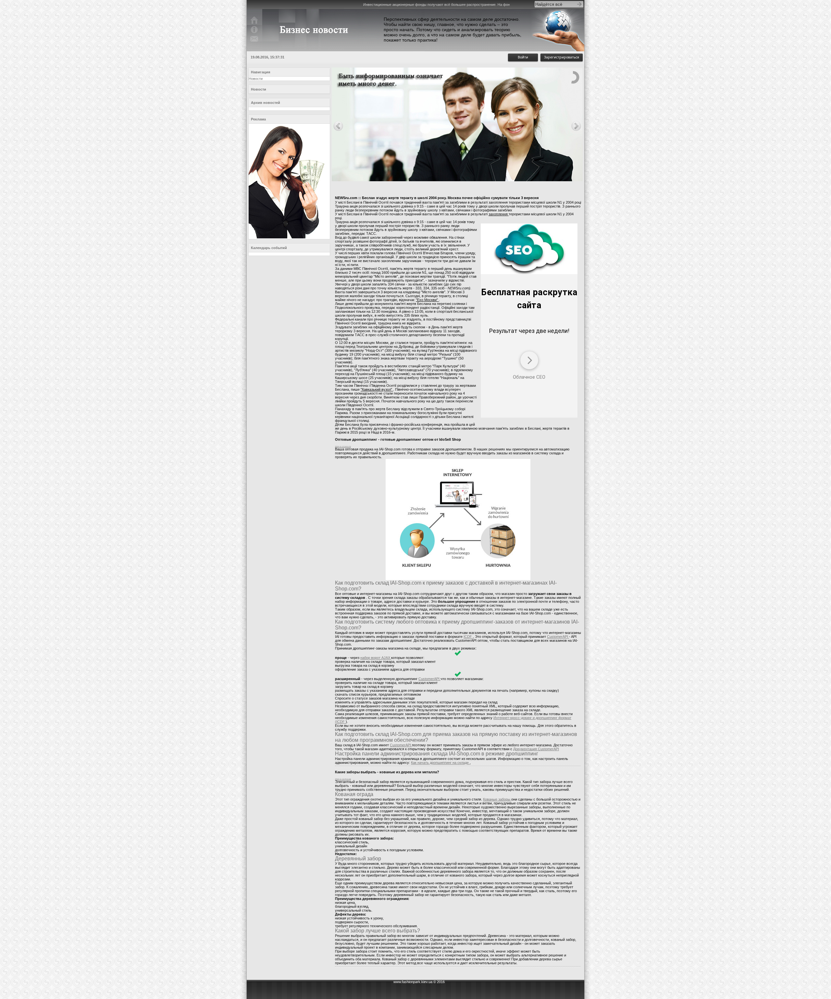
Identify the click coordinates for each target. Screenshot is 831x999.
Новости (256, 79)
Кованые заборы (497, 799)
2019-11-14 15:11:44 (343, 779)
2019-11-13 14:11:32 (343, 447)
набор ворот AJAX (375, 658)
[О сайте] (254, 33)
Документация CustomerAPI (536, 749)
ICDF (468, 637)
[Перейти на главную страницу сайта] (316, 43)
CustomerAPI (558, 637)
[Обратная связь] (254, 42)
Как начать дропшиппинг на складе (440, 763)
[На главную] (254, 24)
